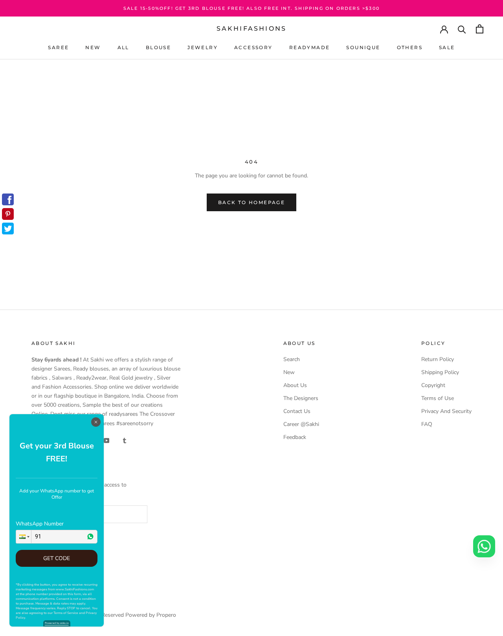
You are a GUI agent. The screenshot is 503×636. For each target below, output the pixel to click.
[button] (23, 536)
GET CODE (56, 558)
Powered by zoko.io (57, 623)
